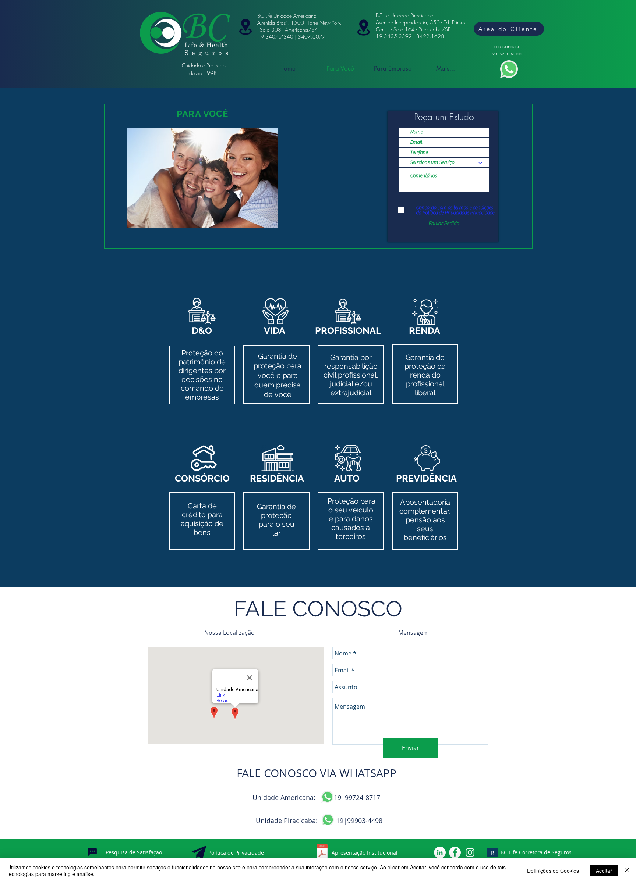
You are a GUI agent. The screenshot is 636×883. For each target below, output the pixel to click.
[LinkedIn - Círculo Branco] (440, 852)
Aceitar (604, 870)
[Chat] (92, 852)
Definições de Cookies (553, 870)
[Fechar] (627, 870)
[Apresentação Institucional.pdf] (322, 852)
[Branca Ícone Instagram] (470, 852)
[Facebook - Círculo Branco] (455, 852)
